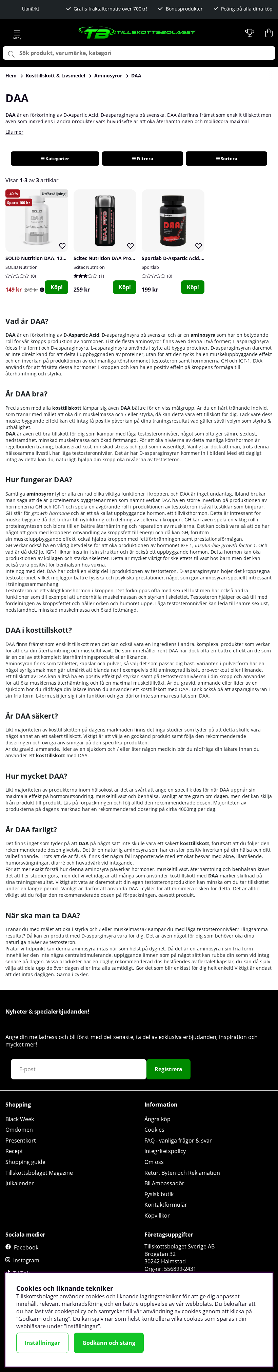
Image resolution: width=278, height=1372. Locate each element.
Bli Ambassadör (164, 1183)
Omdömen (19, 1129)
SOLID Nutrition (21, 267)
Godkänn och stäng (108, 1343)
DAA (136, 75)
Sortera (228, 158)
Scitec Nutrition (89, 267)
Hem (11, 75)
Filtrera (144, 158)
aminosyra (203, 335)
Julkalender (19, 1183)
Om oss (154, 1162)
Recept (14, 1151)
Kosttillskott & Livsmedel (55, 75)
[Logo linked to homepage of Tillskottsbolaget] (137, 32)
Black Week (19, 1119)
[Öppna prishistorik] (42, 289)
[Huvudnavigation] (17, 33)
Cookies (154, 1129)
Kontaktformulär (165, 1204)
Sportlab (150, 267)
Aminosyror (108, 75)
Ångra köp (157, 1119)
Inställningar (42, 1343)
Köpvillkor (157, 1215)
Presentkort (20, 1140)
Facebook (26, 1247)
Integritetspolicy (165, 1151)
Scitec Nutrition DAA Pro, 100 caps (114, 258)
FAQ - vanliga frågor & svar (178, 1140)
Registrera (168, 1069)
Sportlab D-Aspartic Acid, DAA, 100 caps (188, 258)
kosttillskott (50, 755)
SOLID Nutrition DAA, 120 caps (41, 258)
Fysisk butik (159, 1194)
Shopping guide (25, 1162)
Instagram (26, 1260)
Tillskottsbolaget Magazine (39, 1172)
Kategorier (56, 158)
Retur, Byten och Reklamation (182, 1172)
